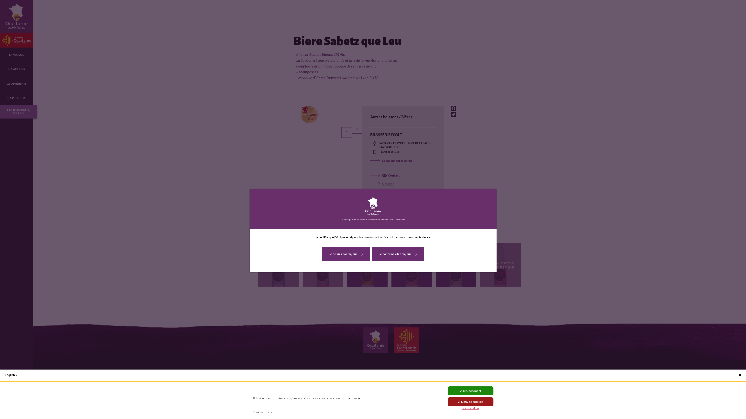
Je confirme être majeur (395, 254)
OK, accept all (471, 391)
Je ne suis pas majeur (343, 254)
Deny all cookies (471, 401)
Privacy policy (262, 412)
